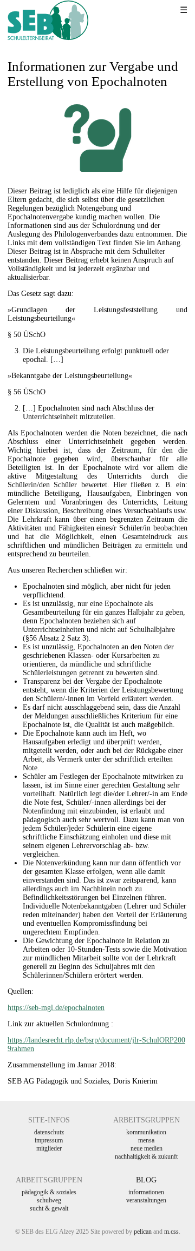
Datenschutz (49, 1132)
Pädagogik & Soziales (49, 1192)
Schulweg (49, 1200)
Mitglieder (49, 1148)
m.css (171, 1231)
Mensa (146, 1140)
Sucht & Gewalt (49, 1208)
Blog (146, 1180)
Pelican (143, 1231)
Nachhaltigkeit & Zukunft (146, 1156)
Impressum (49, 1140)
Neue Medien (146, 1148)
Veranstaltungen (146, 1200)
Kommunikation (146, 1132)
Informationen (146, 1192)
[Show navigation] (170, 10)
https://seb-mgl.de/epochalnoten (56, 1008)
